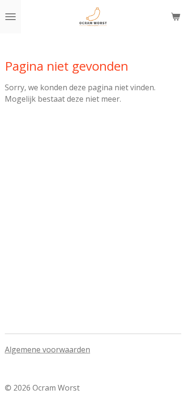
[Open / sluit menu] (10, 16)
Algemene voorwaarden (47, 349)
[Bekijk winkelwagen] (175, 16)
